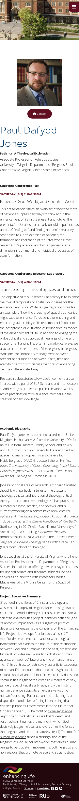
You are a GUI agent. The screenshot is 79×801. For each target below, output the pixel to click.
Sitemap (29, 788)
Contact (41, 114)
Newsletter (43, 788)
